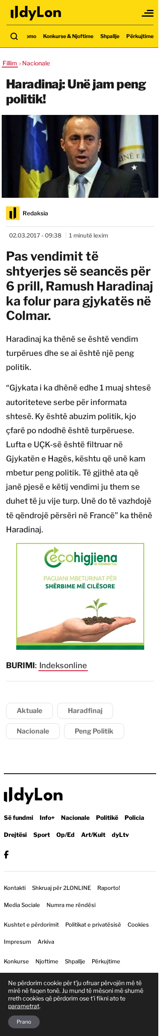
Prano (24, 1021)
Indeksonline (63, 665)
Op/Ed (65, 834)
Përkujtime (140, 36)
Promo (28, 36)
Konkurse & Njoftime (68, 36)
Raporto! (108, 887)
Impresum (17, 941)
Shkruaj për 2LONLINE (61, 887)
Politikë (107, 817)
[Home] (36, 13)
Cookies (138, 924)
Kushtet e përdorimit (31, 924)
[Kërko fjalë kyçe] (14, 36)
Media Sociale (22, 904)
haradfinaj (85, 711)
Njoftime (46, 961)
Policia (134, 817)
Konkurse (16, 961)
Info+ (47, 817)
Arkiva (46, 941)
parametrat (23, 1006)
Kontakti (15, 887)
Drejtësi (15, 834)
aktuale (29, 711)
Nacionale (75, 817)
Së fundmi (18, 817)
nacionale (33, 731)
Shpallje (109, 36)
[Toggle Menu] (148, 13)
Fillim (10, 63)
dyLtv (120, 834)
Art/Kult (93, 834)
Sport (41, 834)
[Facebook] (6, 854)
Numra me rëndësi (71, 904)
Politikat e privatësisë (93, 924)
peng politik (94, 731)
